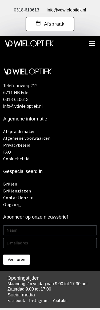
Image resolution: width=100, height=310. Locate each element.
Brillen (10, 184)
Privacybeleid (16, 145)
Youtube (60, 301)
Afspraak (53, 24)
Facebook (16, 301)
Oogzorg (12, 205)
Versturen (16, 259)
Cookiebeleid (16, 159)
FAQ (7, 152)
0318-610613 (26, 10)
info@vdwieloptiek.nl (66, 10)
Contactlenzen (18, 198)
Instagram (39, 301)
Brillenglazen (17, 191)
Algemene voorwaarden (27, 138)
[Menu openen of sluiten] (91, 43)
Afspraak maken (19, 132)
